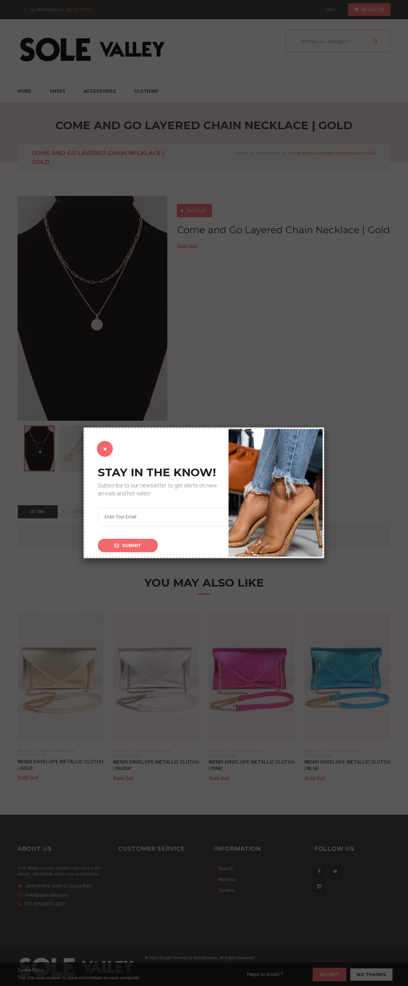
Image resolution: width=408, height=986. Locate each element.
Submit (131, 545)
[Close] (105, 449)
